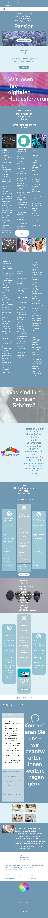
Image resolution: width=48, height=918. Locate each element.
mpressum (20, 916)
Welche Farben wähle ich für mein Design (11, 772)
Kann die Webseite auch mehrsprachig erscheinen (12, 795)
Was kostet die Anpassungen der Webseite (11, 786)
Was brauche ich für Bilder (10, 776)
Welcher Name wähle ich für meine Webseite (11, 715)
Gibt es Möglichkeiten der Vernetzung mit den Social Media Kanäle (12, 781)
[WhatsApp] (28, 911)
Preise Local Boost (24, 574)
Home (15, 901)
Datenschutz (27, 916)
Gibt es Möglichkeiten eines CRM (11, 790)
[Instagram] (19, 911)
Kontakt (27, 902)
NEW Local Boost (22, 233)
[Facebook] (21, 911)
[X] (24, 911)
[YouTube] (23, 911)
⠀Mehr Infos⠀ (24, 67)
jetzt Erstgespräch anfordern (24, 40)
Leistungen (31, 901)
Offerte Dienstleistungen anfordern (24, 689)
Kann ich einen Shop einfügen (10, 799)
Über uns (23, 901)
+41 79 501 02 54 (8, 5)
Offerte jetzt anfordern (10, 2)
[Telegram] (26, 911)
